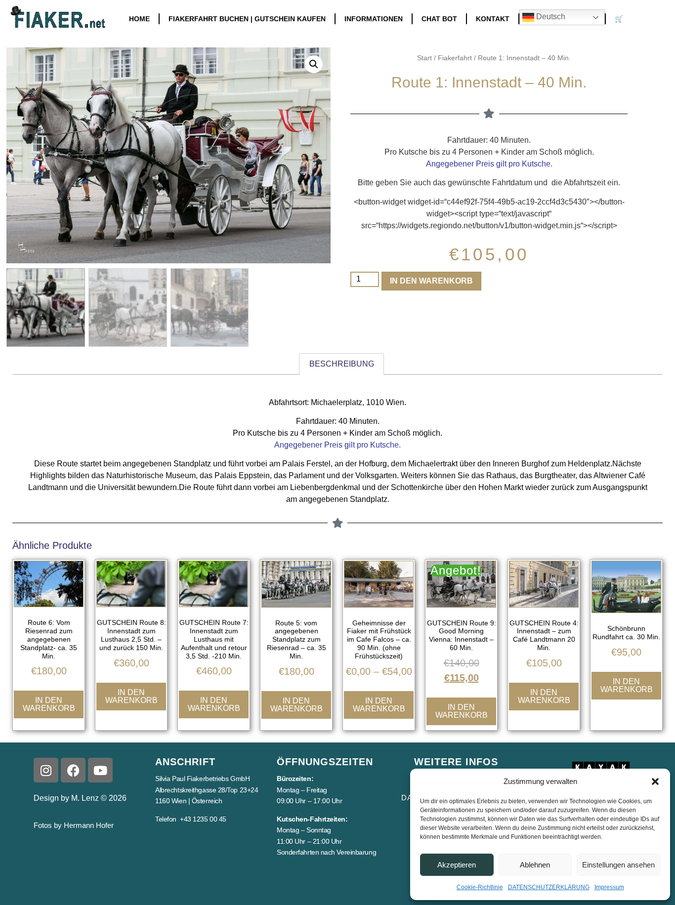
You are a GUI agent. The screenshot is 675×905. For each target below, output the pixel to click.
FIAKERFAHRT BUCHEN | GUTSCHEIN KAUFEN (247, 19)
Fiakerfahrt (455, 58)
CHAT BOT (439, 19)
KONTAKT (492, 19)
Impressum (609, 887)
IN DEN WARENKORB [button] (49, 704)
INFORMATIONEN (373, 19)
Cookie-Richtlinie (480, 887)
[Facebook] (73, 770)
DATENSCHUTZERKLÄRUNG (549, 887)
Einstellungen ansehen (618, 865)
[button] (655, 781)
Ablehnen (535, 865)
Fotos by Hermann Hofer (74, 825)
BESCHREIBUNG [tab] (341, 364)
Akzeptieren (456, 865)
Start (424, 58)
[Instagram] (46, 770)
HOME (139, 19)
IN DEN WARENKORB (431, 281)
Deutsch (549, 16)
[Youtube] (100, 770)
